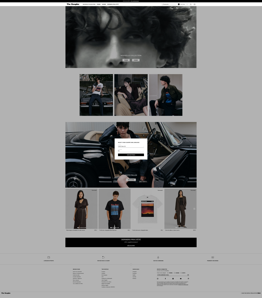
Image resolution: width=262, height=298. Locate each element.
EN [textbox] (118, 150)
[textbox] (131, 146)
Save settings (131, 154)
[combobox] (131, 146)
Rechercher (166, 4)
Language (120, 150)
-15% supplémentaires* (134, 1)
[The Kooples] (73, 4)
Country (122, 145)
